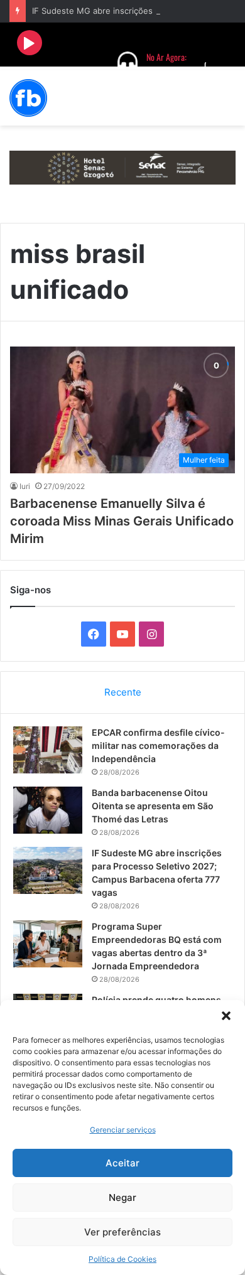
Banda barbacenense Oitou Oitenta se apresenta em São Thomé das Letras (153, 805)
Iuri (24, 486)
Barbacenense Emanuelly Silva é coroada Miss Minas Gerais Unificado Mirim (122, 521)
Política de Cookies (122, 1259)
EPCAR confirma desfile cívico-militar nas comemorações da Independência (158, 745)
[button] (226, 1015)
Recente (122, 692)
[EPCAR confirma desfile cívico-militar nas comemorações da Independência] (47, 749)
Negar (122, 1197)
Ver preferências (122, 1232)
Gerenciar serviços (123, 1129)
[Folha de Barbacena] (28, 98)
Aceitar (122, 1163)
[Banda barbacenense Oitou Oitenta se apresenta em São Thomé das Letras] (47, 810)
